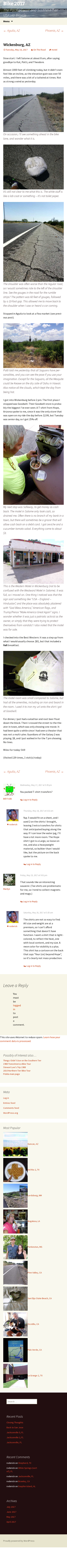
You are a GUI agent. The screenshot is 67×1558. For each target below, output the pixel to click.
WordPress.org (10, 1112)
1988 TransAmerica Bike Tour (17, 1063)
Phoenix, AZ (54, 30)
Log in (6, 1098)
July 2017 (11, 1506)
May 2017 (11, 1516)
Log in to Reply (30, 799)
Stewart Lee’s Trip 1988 (14, 1067)
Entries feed (9, 1102)
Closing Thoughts (15, 1422)
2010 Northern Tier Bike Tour (17, 1070)
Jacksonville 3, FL (15, 1432)
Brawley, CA (24, 1481)
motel (54, 49)
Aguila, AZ (11, 30)
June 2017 (11, 1511)
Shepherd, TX (24, 1463)
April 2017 (11, 1521)
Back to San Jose (15, 1427)
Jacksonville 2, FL (15, 1437)
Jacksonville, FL (14, 1442)
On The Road (39, 49)
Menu (6, 21)
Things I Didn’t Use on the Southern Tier (22, 1060)
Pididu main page (11, 1074)
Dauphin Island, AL (26, 1486)
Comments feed (11, 1107)
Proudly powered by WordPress (18, 1540)
